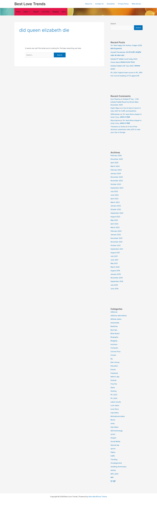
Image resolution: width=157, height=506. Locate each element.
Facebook (114, 373)
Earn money (115, 362)
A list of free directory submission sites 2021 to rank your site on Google (125, 129)
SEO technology (117, 431)
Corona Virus (115, 351)
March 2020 (115, 267)
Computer (114, 348)
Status (113, 452)
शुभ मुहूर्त (113, 481)
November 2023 (117, 181)
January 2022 (116, 235)
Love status (115, 405)
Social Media (115, 441)
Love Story (45, 12)
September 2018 (117, 281)
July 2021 (114, 256)
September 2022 (117, 213)
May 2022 (114, 220)
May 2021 (114, 263)
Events (113, 369)
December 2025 (117, 159)
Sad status (114, 427)
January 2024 (116, 173)
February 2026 (116, 155)
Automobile (115, 323)
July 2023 (114, 191)
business (114, 344)
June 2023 (115, 195)
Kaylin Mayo (115, 108)
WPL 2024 (114, 474)
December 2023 (117, 177)
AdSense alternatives (119, 316)
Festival (113, 380)
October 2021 (116, 245)
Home (18, 12)
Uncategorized (116, 463)
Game (113, 388)
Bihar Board (115, 333)
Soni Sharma (115, 99)
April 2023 (114, 199)
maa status (115, 413)
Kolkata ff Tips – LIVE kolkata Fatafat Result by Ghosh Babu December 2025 (125, 102)
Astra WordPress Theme (97, 497)
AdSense (114, 312)
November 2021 (117, 242)
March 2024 (115, 166)
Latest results (116, 402)
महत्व (112, 477)
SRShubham (115, 114)
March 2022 (115, 227)
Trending (114, 459)
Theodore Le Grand (118, 127)
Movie (113, 420)
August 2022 (115, 217)
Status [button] (25, 12)
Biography (114, 337)
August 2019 (115, 271)
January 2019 (116, 274)
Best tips (114, 330)
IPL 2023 (114, 395)
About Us (88, 4)
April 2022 (114, 224)
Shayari (36, 12)
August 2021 (115, 253)
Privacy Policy (123, 4)
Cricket (113, 355)
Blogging (56, 12)
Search (113, 24)
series (113, 434)
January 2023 (116, 206)
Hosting (113, 391)
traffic (113, 456)
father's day (115, 377)
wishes (113, 470)
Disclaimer (111, 4)
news (64, 12)
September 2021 (117, 249)
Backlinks (114, 326)
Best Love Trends (29, 4)
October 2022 (116, 209)
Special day (115, 445)
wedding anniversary (118, 467)
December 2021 (117, 238)
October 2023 (116, 184)
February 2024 (116, 170)
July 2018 (114, 285)
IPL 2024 (114, 398)
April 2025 (114, 163)
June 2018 (114, 289)
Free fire (114, 384)
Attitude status (116, 319)
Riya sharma (115, 120)
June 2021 (114, 260)
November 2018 (117, 278)
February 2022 (116, 231)
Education (114, 366)
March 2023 (115, 202)
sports (113, 449)
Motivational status (118, 416)
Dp (112, 359)
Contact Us (99, 4)
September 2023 (117, 188)
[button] (29, 11)
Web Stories (136, 4)
